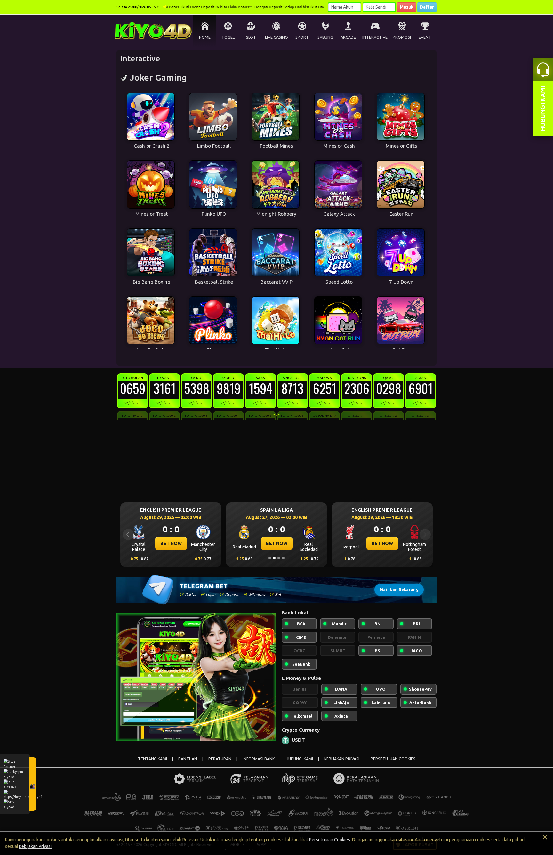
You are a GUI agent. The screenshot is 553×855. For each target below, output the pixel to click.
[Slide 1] (269, 558)
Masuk (406, 7)
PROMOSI (402, 37)
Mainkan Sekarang (399, 590)
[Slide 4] (283, 558)
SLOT (251, 37)
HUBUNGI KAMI (299, 759)
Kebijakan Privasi (35, 846)
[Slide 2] (274, 558)
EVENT (425, 37)
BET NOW (171, 543)
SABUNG (325, 37)
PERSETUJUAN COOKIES (393, 759)
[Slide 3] (278, 558)
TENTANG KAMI (152, 759)
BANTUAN (187, 759)
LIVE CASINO (276, 37)
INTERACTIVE (375, 37)
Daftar (427, 7)
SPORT (302, 37)
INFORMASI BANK (259, 759)
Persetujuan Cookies (329, 839)
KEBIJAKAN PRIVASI (341, 759)
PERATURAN (219, 759)
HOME (205, 37)
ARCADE (348, 37)
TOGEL (228, 37)
